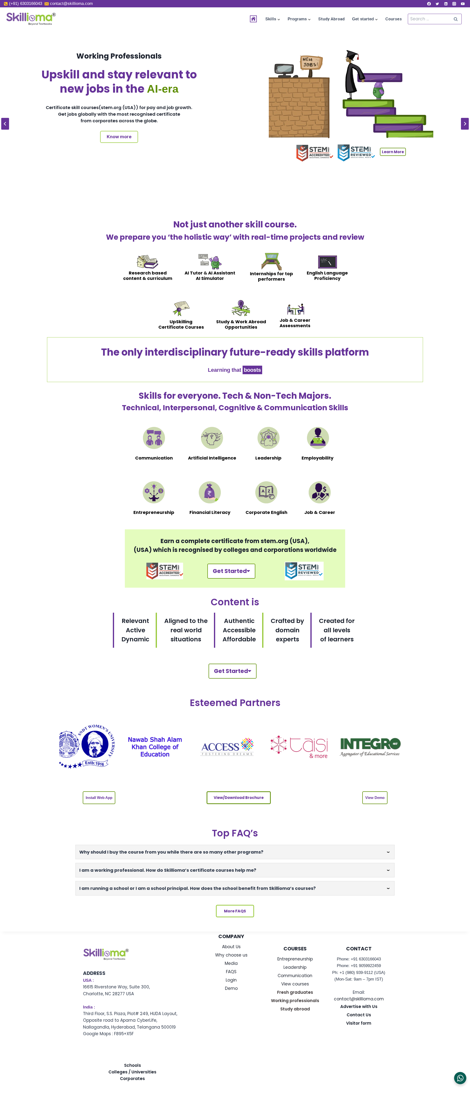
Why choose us (231, 955)
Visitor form (358, 1023)
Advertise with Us (358, 1006)
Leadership (294, 967)
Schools (132, 1065)
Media (231, 963)
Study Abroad (331, 18)
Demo (231, 988)
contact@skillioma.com (359, 999)
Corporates (132, 1079)
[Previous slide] (5, 124)
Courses (393, 18)
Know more (126, 150)
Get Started (230, 571)
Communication (295, 976)
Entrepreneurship (295, 959)
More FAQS (235, 911)
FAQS (231, 972)
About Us (231, 947)
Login (231, 980)
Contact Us (359, 1015)
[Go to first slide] (465, 124)
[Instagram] (454, 3)
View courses (295, 984)
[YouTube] (462, 3)
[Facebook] (429, 3)
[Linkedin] (445, 3)
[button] (99, 797)
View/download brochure (238, 797)
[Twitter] (437, 3)
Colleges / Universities (132, 1072)
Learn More (400, 187)
